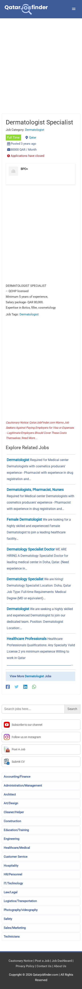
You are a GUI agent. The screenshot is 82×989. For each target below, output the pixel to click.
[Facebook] (8, 687)
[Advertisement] (41, 71)
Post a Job (42, 961)
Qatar (32, 137)
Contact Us (44, 966)
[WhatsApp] (34, 687)
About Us (60, 966)
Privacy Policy (25, 966)
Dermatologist (34, 130)
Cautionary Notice (21, 961)
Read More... (29, 438)
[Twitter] (17, 687)
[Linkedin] (25, 687)
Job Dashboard (62, 961)
